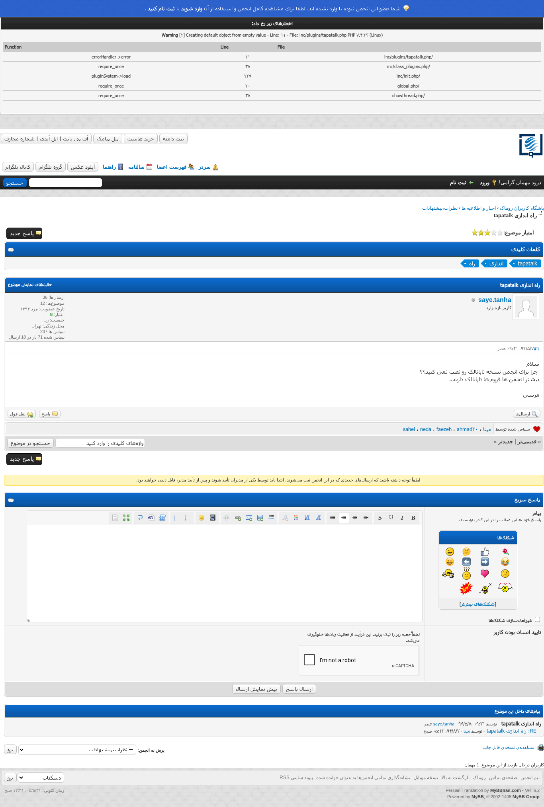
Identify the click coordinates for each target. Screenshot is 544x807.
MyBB (478, 796)
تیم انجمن (530, 777)
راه (472, 263)
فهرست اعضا (171, 167)
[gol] (505, 551)
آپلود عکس (83, 167)
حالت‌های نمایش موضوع (30, 284)
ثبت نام (458, 182)
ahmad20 (467, 429)
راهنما (109, 167)
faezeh (444, 429)
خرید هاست (140, 138)
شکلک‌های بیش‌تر (478, 603)
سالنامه (136, 167)
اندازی (496, 263)
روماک (479, 777)
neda (425, 429)
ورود (484, 182)
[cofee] (450, 574)
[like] (485, 552)
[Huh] (466, 573)
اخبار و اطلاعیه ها (479, 208)
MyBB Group (526, 796)
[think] (466, 552)
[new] (467, 588)
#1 (536, 348)
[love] (505, 588)
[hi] (485, 588)
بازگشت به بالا (455, 777)
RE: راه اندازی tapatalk (511, 730)
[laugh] (505, 561)
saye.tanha (494, 299)
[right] (485, 561)
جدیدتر (505, 441)
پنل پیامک (108, 138)
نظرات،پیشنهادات (440, 208)
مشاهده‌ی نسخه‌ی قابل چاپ (508, 747)
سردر (205, 167)
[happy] (450, 561)
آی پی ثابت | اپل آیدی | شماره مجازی (46, 138)
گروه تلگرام (50, 167)
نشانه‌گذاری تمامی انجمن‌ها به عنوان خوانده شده (363, 777)
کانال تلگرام (18, 167)
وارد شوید (191, 8)
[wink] (450, 552)
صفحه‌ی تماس (503, 777)
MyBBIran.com (505, 790)
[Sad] (505, 573)
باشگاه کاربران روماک (522, 208)
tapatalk (527, 263)
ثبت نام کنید (161, 8)
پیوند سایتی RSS (296, 777)
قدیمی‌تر (527, 441)
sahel (409, 429)
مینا (487, 429)
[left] (466, 561)
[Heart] (485, 573)
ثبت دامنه (173, 138)
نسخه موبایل (425, 777)
